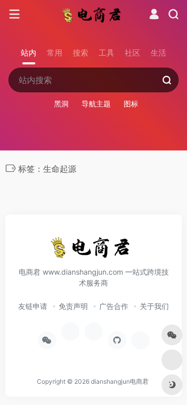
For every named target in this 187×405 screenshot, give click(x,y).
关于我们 (154, 306)
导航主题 (96, 103)
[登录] (154, 15)
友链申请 (32, 306)
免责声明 (73, 306)
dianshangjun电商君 (120, 381)
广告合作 (113, 306)
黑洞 (61, 103)
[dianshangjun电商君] (94, 14)
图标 (131, 103)
